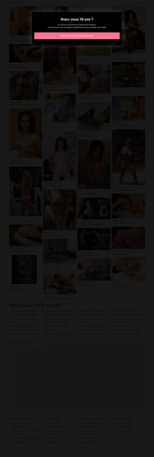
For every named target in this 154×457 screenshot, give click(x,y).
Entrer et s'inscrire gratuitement (77, 36)
